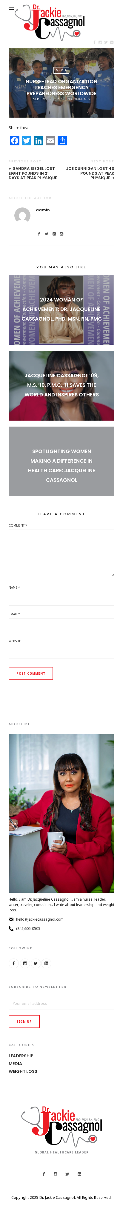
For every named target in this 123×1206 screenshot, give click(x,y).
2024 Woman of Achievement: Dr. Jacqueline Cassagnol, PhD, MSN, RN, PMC (61, 309)
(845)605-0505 (28, 928)
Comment (18, 525)
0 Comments (79, 99)
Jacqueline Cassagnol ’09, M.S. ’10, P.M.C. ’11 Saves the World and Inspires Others (61, 385)
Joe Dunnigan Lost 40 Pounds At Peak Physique (90, 173)
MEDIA (61, 70)
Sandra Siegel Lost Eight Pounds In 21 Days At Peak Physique (33, 173)
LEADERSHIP (21, 1056)
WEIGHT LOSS (23, 1071)
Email (14, 614)
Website (15, 641)
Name (14, 587)
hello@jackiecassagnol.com (40, 919)
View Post (62, 330)
